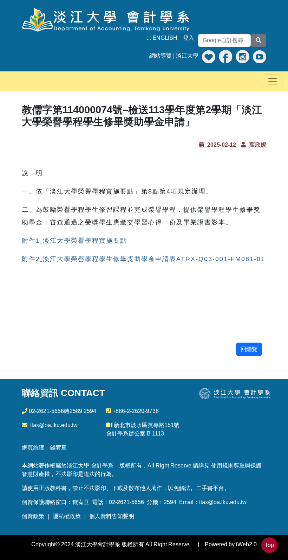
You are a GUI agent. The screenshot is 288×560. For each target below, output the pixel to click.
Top (269, 545)
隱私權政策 (67, 516)
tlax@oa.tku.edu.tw (54, 425)
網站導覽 (160, 56)
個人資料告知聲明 (111, 516)
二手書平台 (210, 488)
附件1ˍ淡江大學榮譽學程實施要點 (74, 240)
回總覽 (249, 349)
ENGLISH (164, 38)
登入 (188, 38)
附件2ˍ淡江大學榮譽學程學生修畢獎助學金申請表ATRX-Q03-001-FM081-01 (143, 258)
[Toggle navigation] (272, 81)
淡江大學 (187, 56)
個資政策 (33, 516)
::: (149, 38)
